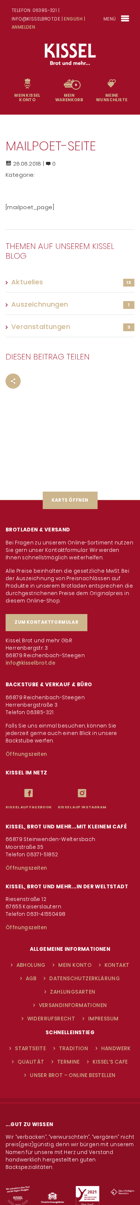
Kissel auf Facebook (29, 807)
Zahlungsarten (72, 991)
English (73, 19)
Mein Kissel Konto (27, 98)
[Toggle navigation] (125, 18)
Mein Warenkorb (69, 98)
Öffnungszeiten (26, 754)
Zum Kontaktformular (46, 622)
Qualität (31, 1061)
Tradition (73, 1048)
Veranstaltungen (40, 327)
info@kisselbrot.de (30, 663)
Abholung (31, 965)
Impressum (103, 1018)
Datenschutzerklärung (84, 978)
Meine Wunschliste (111, 98)
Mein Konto (74, 965)
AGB (31, 978)
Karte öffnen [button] (70, 500)
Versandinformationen (73, 1005)
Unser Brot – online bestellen (73, 1075)
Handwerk (116, 1048)
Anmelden (23, 27)
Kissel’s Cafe (110, 1061)
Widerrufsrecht (51, 1018)
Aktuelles (27, 283)
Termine (68, 1061)
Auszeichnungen (39, 305)
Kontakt (117, 965)
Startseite (30, 1048)
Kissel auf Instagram (82, 807)
